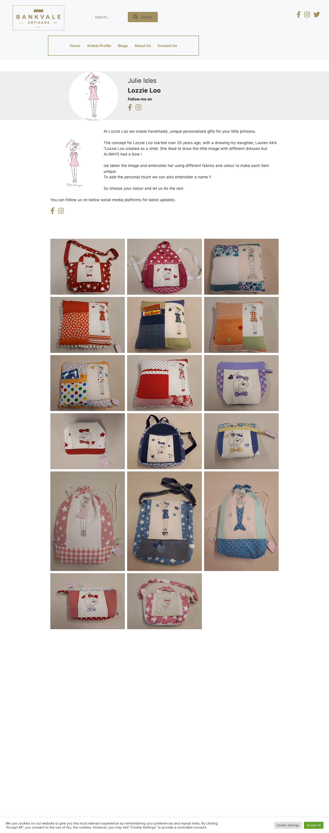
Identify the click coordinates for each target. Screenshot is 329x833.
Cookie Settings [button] (288, 825)
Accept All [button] (314, 825)
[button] (143, 17)
